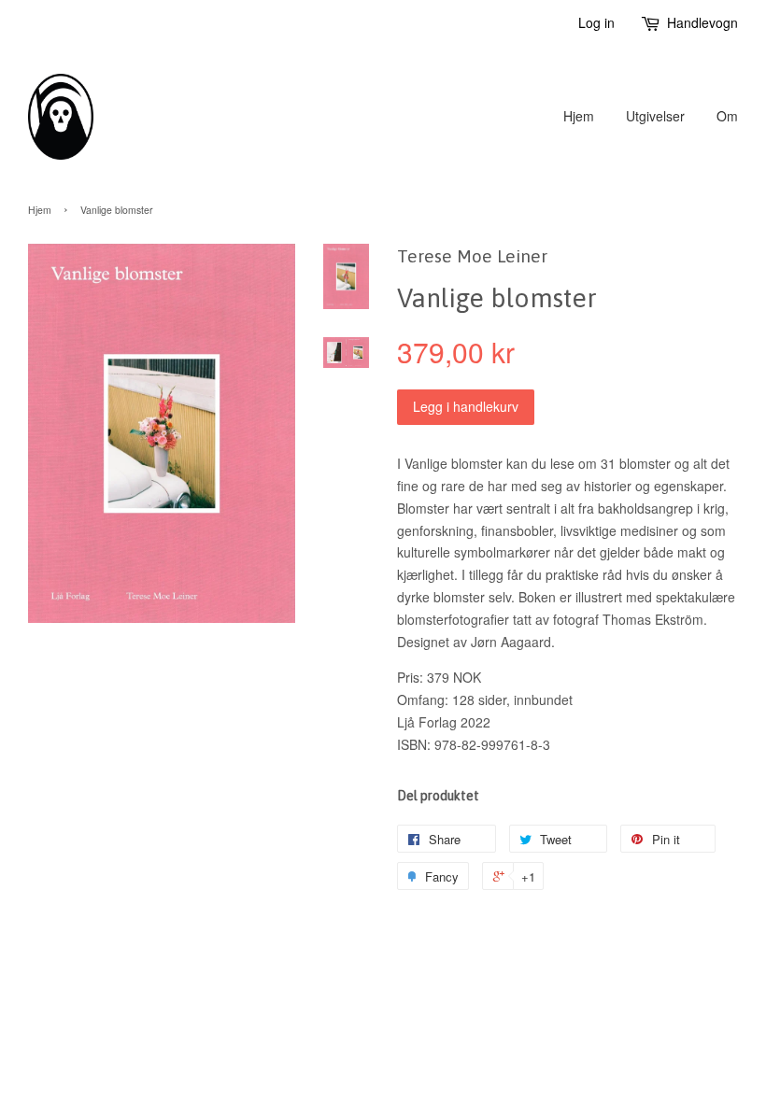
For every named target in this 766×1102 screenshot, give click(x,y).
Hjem (578, 115)
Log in (596, 22)
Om (727, 115)
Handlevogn (702, 22)
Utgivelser (655, 115)
